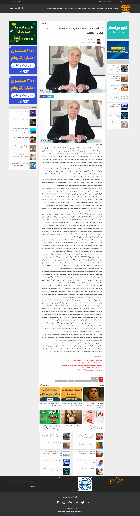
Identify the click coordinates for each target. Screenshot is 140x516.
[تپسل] (108, 22)
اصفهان (116, 2)
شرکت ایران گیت (93, 381)
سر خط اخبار (108, 8)
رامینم (89, 40)
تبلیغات (18, 2)
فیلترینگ (109, 2)
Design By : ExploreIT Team (70, 513)
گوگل (99, 2)
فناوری (71, 8)
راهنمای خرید (91, 8)
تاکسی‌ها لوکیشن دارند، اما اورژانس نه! (92, 368)
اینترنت (84, 8)
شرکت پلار (85, 381)
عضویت (11, 8)
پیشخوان (115, 8)
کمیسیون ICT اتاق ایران (61, 381)
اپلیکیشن (60, 8)
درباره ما (25, 2)
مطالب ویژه (100, 8)
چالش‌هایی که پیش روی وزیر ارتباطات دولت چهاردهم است (87, 370)
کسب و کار (78, 8)
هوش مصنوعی (51, 8)
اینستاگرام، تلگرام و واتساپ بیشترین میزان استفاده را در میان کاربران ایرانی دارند (82, 365)
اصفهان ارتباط (95, 378)
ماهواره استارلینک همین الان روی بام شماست (90, 363)
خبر (113, 2)
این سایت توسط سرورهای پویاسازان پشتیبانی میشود (70, 511)
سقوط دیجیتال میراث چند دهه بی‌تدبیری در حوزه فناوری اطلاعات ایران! (84, 360)
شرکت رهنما (78, 381)
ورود (16, 8)
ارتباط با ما (12, 2)
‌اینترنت (103, 2)
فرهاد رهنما (71, 381)
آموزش (66, 8)
